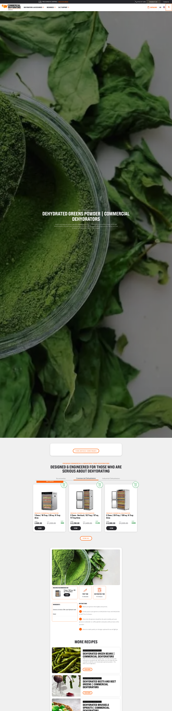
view (40, 528)
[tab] (61, 478)
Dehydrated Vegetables (92, 650)
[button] (162, 7)
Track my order (63, 1)
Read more (87, 669)
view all (86, 538)
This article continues (85, 451)
